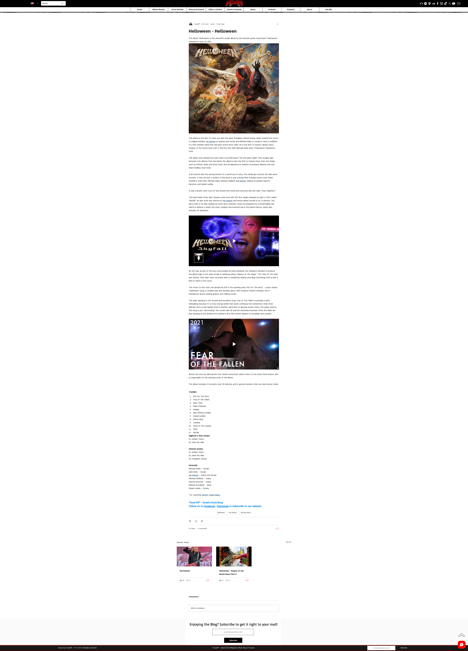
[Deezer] (433, 3)
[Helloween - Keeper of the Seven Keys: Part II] (234, 556)
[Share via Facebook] (190, 521)
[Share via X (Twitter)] (196, 521)
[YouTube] (453, 3)
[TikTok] (445, 3)
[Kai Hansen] (194, 556)
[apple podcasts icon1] (429, 3)
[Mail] (458, 3)
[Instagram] (441, 3)
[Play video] (234, 241)
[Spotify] (425, 3)
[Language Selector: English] (34, 3)
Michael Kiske (246, 513)
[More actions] (277, 24)
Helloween (221, 513)
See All (288, 542)
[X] (449, 3)
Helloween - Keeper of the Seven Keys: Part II (231, 573)
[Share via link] (202, 521)
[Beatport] (421, 3)
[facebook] (437, 3)
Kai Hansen (233, 513)
